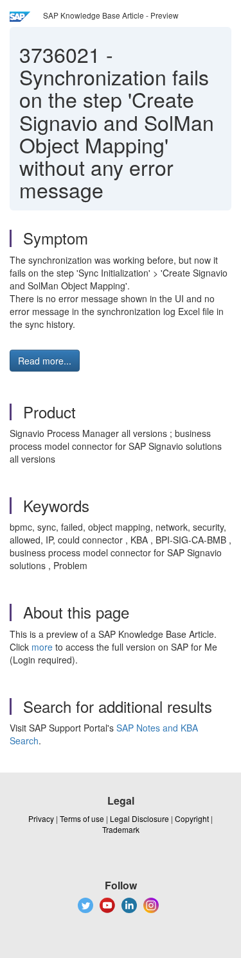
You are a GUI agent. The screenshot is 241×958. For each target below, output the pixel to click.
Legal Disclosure (139, 818)
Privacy (41, 818)
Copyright (192, 818)
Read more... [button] (44, 360)
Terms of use (82, 818)
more (42, 646)
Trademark (120, 829)
